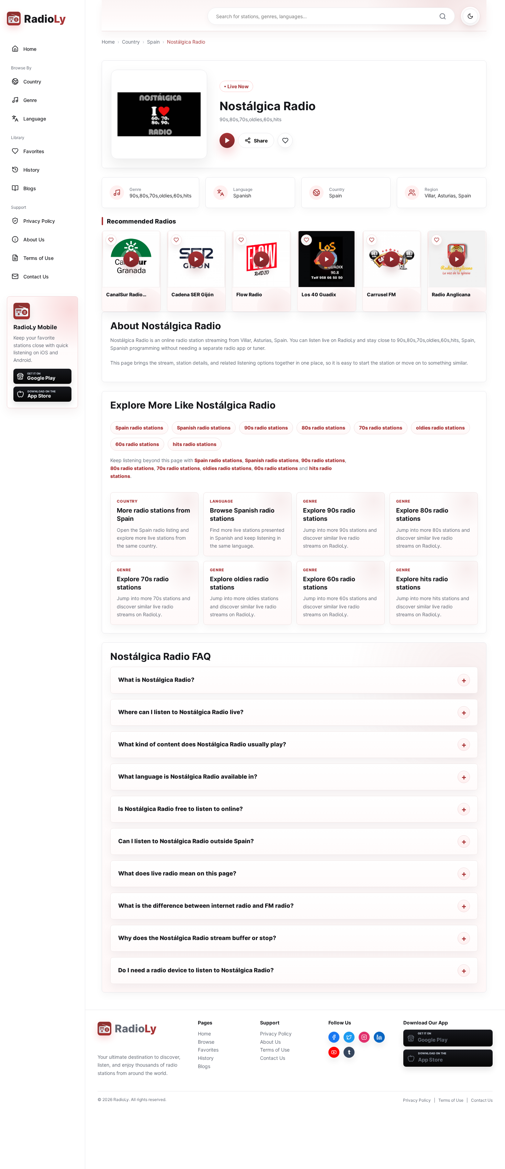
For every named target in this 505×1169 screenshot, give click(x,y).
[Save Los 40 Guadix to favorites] (306, 239)
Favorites (208, 1050)
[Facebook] (333, 1037)
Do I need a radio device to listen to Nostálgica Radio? (196, 970)
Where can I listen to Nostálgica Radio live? (181, 712)
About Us (270, 1042)
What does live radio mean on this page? (177, 873)
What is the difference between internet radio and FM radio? (206, 905)
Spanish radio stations (204, 428)
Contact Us (272, 1058)
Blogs (204, 1066)
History (206, 1058)
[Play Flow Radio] (261, 259)
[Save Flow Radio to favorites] (241, 239)
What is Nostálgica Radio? (156, 679)
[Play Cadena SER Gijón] (196, 259)
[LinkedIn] (379, 1037)
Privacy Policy (276, 1033)
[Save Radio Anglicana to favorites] (436, 239)
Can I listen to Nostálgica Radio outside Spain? (186, 841)
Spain (153, 42)
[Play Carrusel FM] (392, 259)
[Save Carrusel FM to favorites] (371, 239)
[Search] (442, 16)
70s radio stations (380, 428)
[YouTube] (333, 1052)
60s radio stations (137, 444)
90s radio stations (266, 428)
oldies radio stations (440, 428)
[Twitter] (349, 1037)
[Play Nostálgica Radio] (227, 140)
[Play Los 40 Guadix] (327, 259)
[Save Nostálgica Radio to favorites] (285, 140)
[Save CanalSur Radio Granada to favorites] (110, 239)
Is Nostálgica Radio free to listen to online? (180, 808)
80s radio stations (323, 428)
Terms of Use (275, 1050)
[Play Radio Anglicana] (457, 259)
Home (108, 42)
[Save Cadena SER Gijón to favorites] (176, 239)
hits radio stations (194, 444)
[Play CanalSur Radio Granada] (131, 259)
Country (131, 42)
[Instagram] (364, 1037)
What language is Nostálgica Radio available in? (187, 776)
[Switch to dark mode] (470, 16)
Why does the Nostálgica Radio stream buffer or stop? (197, 938)
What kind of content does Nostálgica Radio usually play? (202, 744)
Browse (206, 1042)
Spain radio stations (139, 428)
